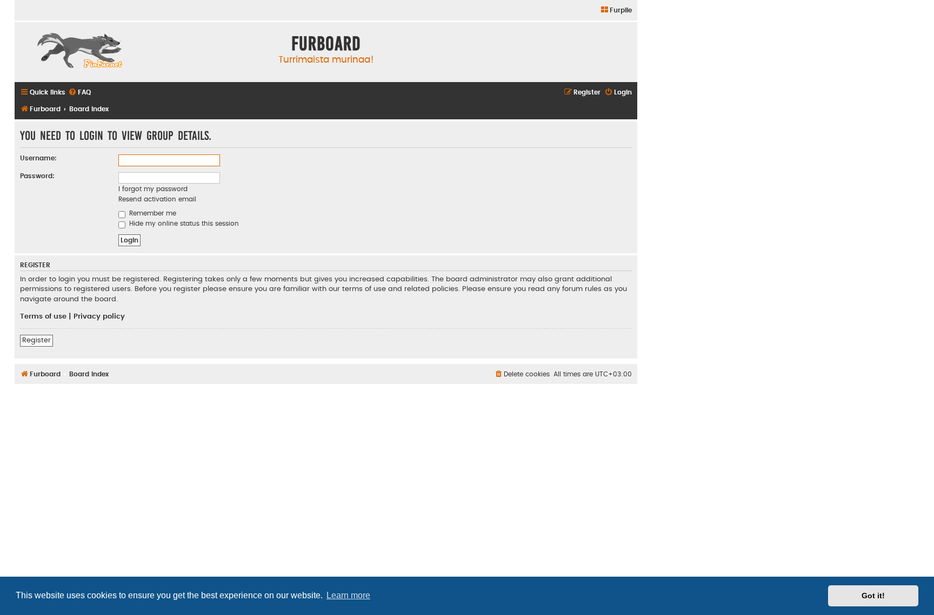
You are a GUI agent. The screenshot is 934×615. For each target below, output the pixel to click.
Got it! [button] (873, 595)
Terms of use (43, 316)
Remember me (151, 213)
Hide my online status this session (183, 223)
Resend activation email (157, 199)
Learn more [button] (348, 595)
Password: (37, 176)
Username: (38, 158)
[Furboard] (79, 52)
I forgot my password (153, 189)
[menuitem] (616, 10)
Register (36, 340)
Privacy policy (99, 316)
